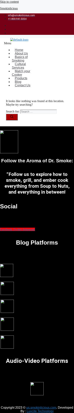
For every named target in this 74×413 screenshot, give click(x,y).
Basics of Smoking (20, 58)
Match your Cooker (21, 72)
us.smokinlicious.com (41, 407)
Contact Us (22, 85)
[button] (21, 43)
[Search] (12, 117)
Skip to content (9, 1)
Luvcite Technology (40, 411)
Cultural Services (19, 65)
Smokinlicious (9, 8)
